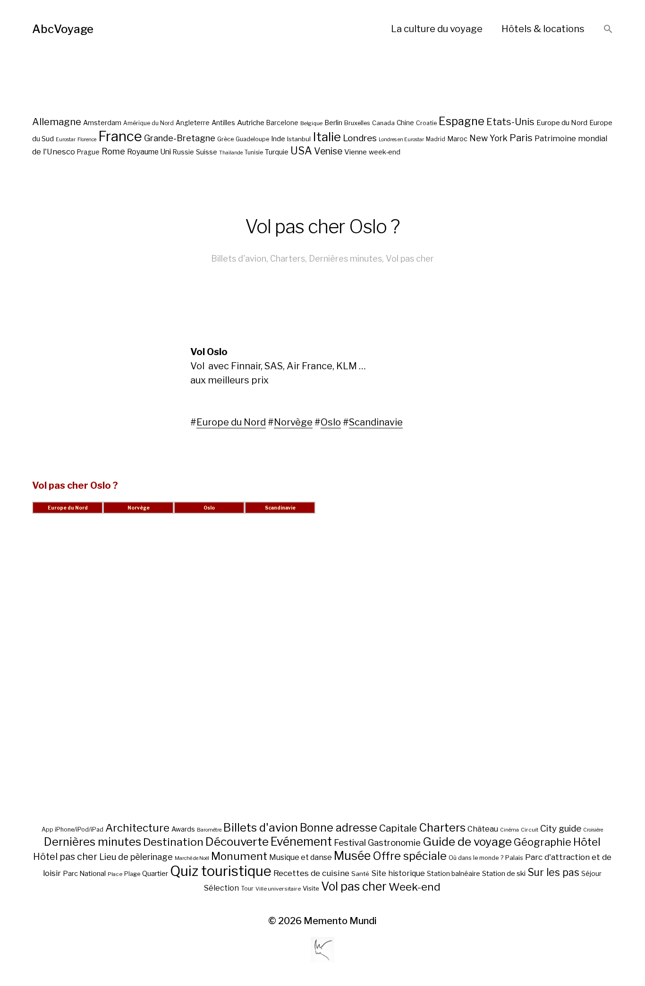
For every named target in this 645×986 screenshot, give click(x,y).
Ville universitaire (278, 888)
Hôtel (587, 842)
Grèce (225, 139)
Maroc (457, 139)
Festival (350, 842)
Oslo (331, 422)
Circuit (529, 829)
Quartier (155, 873)
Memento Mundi (340, 920)
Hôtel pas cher (65, 856)
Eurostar (66, 139)
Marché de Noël (192, 858)
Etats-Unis (510, 122)
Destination (173, 842)
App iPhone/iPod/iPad (72, 829)
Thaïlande (231, 153)
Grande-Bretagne (179, 138)
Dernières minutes (345, 259)
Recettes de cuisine (311, 873)
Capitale (398, 828)
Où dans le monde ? (476, 857)
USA (301, 150)
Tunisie (254, 152)
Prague (88, 152)
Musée (352, 856)
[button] (608, 29)
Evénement (301, 841)
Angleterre (193, 123)
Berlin (333, 123)
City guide (560, 828)
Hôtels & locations (543, 29)
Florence (86, 139)
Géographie (542, 842)
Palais (514, 857)
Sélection (221, 888)
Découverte (237, 841)
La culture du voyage (437, 29)
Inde (278, 139)
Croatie (426, 123)
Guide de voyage (467, 841)
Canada (383, 123)
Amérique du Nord (148, 123)
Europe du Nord (561, 122)
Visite (311, 888)
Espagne (461, 121)
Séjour (591, 873)
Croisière (593, 830)
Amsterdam (102, 123)
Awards (183, 829)
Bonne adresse (338, 827)
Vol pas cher (410, 259)
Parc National (84, 873)
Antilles (223, 123)
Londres (360, 138)
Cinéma (509, 830)
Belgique (311, 123)
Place (115, 874)
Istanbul (299, 139)
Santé (360, 873)
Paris (521, 138)
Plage (132, 873)
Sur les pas (553, 872)
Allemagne (56, 122)
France (120, 136)
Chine (405, 123)
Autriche (250, 122)
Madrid (435, 139)
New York (488, 138)
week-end (384, 152)
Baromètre (209, 830)
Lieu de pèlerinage (136, 856)
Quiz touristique (221, 871)
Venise (328, 151)
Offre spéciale (410, 856)
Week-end (415, 886)
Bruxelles (357, 123)
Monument (239, 856)
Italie (327, 136)
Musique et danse (300, 857)
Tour (247, 888)
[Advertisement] (322, 679)
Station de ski (504, 873)
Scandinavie (376, 422)
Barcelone (282, 123)
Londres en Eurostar (401, 139)
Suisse (206, 152)
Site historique (398, 873)
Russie (183, 152)
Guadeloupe (252, 139)
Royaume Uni (149, 151)
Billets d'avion (238, 259)
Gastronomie (394, 842)
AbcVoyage (62, 29)
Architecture (137, 827)
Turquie (277, 152)
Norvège (293, 422)
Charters (287, 259)
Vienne (355, 151)
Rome (113, 151)
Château (482, 828)
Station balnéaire (453, 873)
